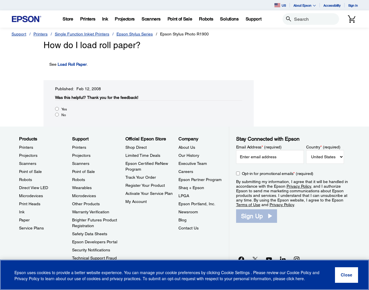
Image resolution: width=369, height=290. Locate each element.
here (299, 279)
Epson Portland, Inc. (196, 204)
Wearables (82, 187)
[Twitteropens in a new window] (255, 259)
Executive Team (192, 163)
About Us (186, 147)
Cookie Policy (299, 273)
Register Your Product (145, 185)
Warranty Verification (90, 212)
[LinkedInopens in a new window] (283, 259)
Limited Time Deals (142, 155)
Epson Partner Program (200, 179)
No (63, 115)
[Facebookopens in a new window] (241, 259)
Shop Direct (136, 147)
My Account (136, 201)
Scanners (27, 163)
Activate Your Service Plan (149, 193)
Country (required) (323, 147)
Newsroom (188, 212)
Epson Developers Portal (94, 242)
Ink (22, 212)
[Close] (346, 275)
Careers (185, 171)
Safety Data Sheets (89, 233)
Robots (25, 179)
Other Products (86, 204)
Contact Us (188, 228)
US (284, 5)
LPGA (183, 195)
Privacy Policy (299, 186)
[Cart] (351, 19)
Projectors (28, 155)
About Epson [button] (302, 5)
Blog (182, 220)
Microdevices (31, 195)
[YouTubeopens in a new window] (269, 259)
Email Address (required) (259, 147)
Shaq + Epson (191, 187)
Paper (24, 220)
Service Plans (31, 228)
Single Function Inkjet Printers (82, 34)
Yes (64, 109)
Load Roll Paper (72, 64)
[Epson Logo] (27, 19)
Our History (188, 155)
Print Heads (29, 204)
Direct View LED (33, 187)
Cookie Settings (236, 273)
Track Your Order (140, 177)
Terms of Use (248, 204)
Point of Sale (30, 171)
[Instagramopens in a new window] (296, 259)
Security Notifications (91, 250)
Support (19, 34)
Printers (40, 34)
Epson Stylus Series (134, 34)
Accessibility (332, 5)
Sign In (353, 5)
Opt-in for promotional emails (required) (278, 173)
